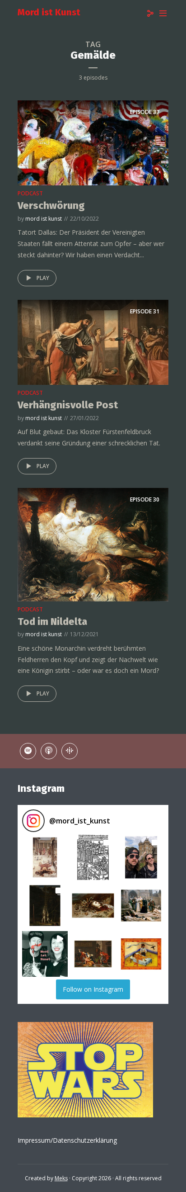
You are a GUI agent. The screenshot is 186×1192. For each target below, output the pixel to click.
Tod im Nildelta (52, 621)
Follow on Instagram (93, 989)
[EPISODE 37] (93, 142)
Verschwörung (51, 205)
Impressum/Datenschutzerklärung (67, 1140)
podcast (30, 193)
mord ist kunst (43, 218)
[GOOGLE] (69, 751)
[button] (45, 857)
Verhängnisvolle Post (68, 405)
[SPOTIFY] (28, 751)
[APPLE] (49, 751)
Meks (61, 1178)
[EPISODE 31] (93, 341)
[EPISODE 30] (93, 544)
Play (43, 278)
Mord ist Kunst (49, 12)
